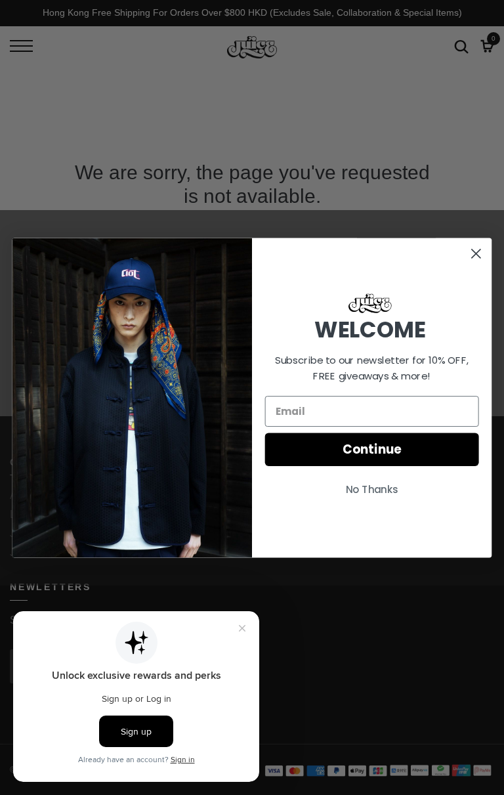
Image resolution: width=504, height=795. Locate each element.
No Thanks (372, 490)
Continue (372, 449)
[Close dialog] (476, 253)
